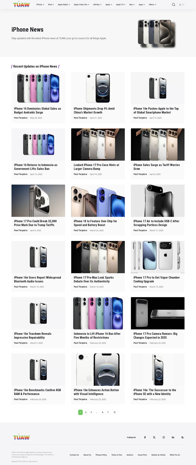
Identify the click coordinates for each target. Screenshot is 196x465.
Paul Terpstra (20, 117)
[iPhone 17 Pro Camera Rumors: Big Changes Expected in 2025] (158, 313)
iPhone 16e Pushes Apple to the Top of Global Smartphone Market (156, 110)
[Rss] (183, 437)
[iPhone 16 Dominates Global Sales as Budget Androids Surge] (38, 88)
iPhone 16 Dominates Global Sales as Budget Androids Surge (37, 110)
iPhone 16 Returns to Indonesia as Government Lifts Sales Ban (35, 167)
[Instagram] (164, 437)
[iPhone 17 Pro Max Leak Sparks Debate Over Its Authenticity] (98, 257)
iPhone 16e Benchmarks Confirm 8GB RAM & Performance (37, 392)
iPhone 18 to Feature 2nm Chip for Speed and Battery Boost (95, 223)
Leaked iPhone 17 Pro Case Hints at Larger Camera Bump (96, 167)
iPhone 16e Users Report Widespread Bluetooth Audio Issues (37, 279)
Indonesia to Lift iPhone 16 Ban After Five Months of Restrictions (97, 335)
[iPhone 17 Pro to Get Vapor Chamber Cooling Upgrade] (158, 257)
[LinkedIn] (173, 437)
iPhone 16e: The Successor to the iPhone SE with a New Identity (155, 392)
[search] (173, 4)
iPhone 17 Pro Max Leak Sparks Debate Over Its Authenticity (94, 279)
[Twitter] (154, 437)
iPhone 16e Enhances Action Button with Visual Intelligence (96, 392)
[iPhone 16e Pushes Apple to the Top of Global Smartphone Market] (158, 88)
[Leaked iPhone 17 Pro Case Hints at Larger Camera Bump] (98, 144)
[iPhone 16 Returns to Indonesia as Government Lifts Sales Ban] (38, 144)
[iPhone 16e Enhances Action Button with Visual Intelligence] (98, 370)
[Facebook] (145, 437)
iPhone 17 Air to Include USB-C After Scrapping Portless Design (156, 223)
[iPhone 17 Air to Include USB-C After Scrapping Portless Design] (158, 201)
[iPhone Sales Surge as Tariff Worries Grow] (158, 144)
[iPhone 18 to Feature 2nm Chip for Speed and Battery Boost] (98, 201)
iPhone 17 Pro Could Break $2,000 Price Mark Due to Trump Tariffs (35, 223)
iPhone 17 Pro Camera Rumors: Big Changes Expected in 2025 (155, 335)
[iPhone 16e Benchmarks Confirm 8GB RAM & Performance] (38, 370)
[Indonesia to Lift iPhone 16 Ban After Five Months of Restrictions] (98, 313)
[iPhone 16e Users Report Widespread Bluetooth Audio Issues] (38, 257)
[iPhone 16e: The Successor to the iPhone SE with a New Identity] (158, 370)
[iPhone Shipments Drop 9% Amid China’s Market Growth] (98, 88)
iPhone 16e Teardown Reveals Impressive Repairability (32, 335)
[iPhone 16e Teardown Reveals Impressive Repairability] (38, 313)
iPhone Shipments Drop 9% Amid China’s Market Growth (94, 110)
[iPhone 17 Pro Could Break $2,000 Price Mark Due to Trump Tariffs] (38, 201)
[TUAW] (21, 4)
